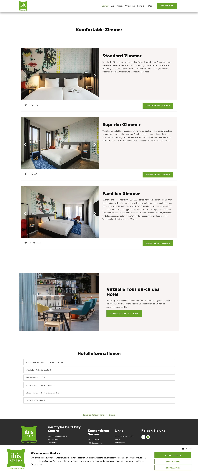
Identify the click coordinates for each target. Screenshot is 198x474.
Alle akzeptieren (173, 455)
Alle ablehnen (173, 462)
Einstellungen (173, 468)
